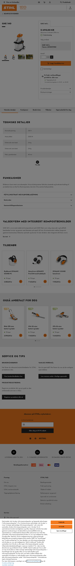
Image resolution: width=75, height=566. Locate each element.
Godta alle (61, 522)
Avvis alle (61, 527)
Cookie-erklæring (8, 563)
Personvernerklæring (34, 561)
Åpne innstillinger (61, 531)
